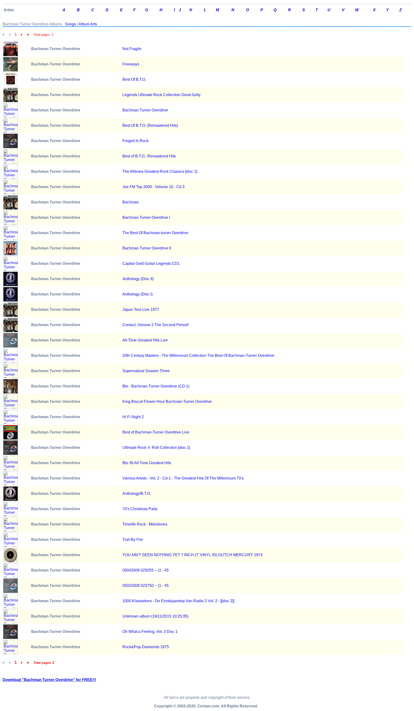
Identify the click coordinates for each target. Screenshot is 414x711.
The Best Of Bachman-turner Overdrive (155, 233)
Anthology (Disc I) (137, 294)
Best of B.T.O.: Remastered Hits (149, 156)
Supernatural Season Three (146, 371)
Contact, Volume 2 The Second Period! (155, 325)
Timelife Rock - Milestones (144, 524)
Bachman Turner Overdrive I (146, 217)
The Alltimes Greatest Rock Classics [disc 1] (159, 171)
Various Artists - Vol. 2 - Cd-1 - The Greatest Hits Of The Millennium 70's (183, 478)
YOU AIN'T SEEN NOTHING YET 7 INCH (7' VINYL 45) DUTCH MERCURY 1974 (192, 555)
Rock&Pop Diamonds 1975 (145, 647)
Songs (70, 24)
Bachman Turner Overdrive (145, 110)
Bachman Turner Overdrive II (146, 248)
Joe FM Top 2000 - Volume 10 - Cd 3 (153, 187)
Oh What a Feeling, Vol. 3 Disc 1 (150, 632)
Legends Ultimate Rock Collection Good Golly (161, 95)
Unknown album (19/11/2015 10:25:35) (155, 616)
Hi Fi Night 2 (133, 417)
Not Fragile (131, 49)
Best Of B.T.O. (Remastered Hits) (150, 125)
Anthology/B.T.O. (136, 493)
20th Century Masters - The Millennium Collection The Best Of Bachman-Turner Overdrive (198, 355)
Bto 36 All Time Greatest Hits (146, 463)
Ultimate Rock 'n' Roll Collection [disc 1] (156, 447)
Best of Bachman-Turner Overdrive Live (155, 432)
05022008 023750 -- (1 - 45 (145, 586)
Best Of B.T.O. (134, 79)
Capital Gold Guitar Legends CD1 (151, 263)
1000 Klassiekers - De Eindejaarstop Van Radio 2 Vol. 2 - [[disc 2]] (178, 601)
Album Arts (88, 24)
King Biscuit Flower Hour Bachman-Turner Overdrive (167, 401)
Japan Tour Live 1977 (140, 309)
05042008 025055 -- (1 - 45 (145, 570)
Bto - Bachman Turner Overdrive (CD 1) (155, 386)
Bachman (130, 202)
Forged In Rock (135, 141)
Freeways (130, 64)
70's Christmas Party (139, 509)
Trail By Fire (132, 540)
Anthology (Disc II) (138, 279)
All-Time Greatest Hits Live (145, 340)
